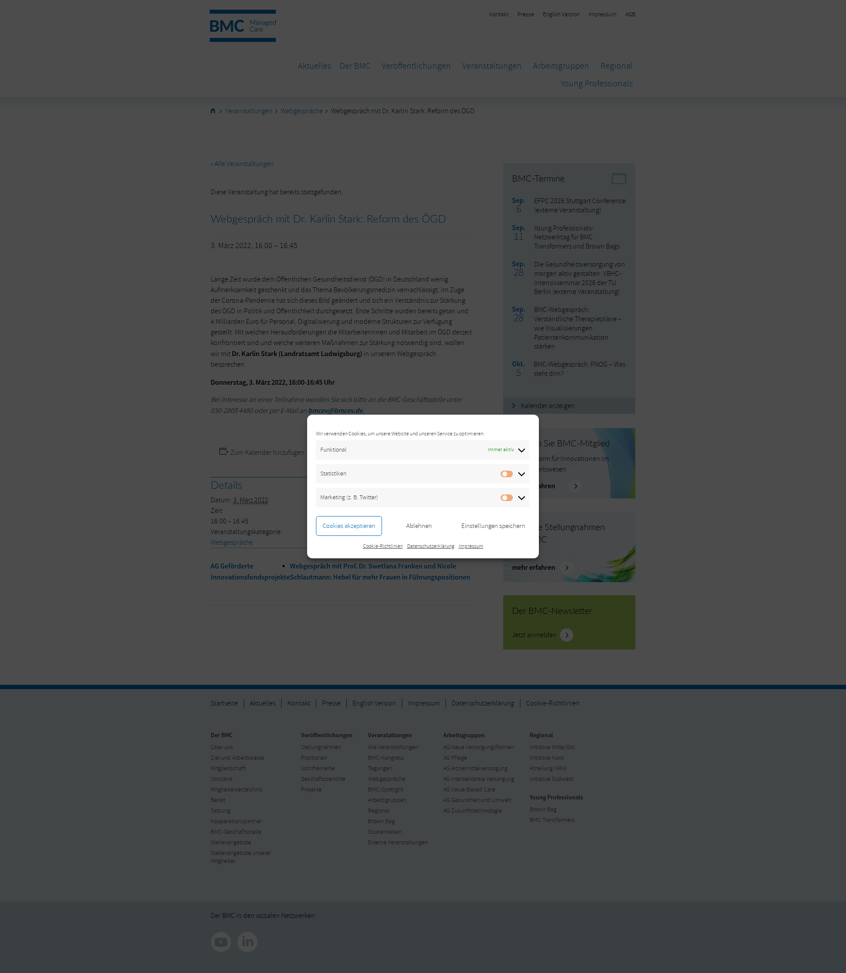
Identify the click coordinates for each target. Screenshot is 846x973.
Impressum (471, 546)
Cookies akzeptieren (349, 526)
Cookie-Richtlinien (383, 546)
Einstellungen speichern (493, 526)
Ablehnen (419, 526)
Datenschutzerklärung (430, 546)
